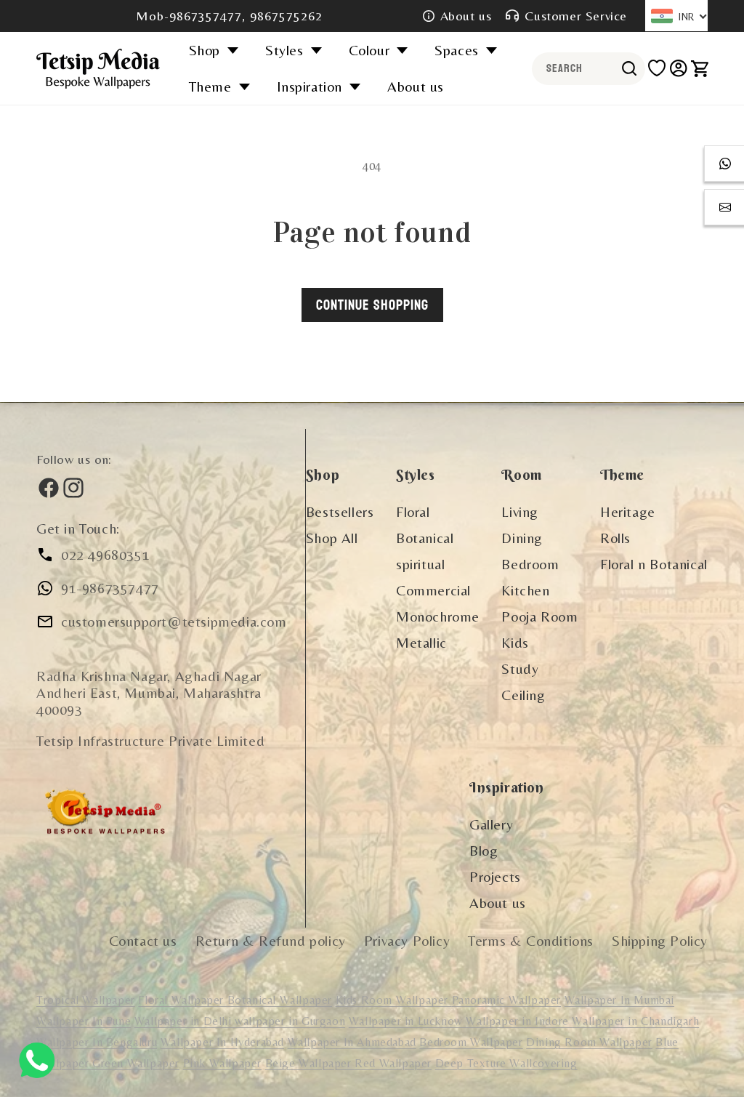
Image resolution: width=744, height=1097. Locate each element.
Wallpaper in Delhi (184, 1021)
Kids (514, 642)
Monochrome (438, 616)
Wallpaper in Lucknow (407, 1021)
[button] (218, 50)
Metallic (421, 642)
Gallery (491, 824)
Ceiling (523, 694)
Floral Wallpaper (182, 1000)
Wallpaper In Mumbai (619, 1000)
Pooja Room (539, 616)
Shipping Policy (660, 940)
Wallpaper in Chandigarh (635, 1021)
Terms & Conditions (531, 940)
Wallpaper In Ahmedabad (352, 1042)
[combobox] (588, 68)
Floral (413, 511)
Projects (495, 876)
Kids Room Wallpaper (394, 1000)
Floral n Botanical (654, 563)
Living (519, 511)
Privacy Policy (407, 940)
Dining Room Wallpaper (589, 1042)
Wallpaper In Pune (83, 1021)
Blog (483, 850)
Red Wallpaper (393, 1063)
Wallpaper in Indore (519, 1021)
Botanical (424, 537)
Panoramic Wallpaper (506, 1000)
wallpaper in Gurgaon (290, 1021)
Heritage (627, 511)
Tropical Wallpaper (85, 1000)
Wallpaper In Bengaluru (96, 1042)
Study (519, 668)
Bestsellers (340, 511)
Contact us (143, 940)
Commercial (433, 590)
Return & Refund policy (270, 940)
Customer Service (576, 15)
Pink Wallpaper (222, 1063)
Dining (522, 537)
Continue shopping (372, 305)
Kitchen (525, 590)
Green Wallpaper (135, 1063)
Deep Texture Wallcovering (506, 1063)
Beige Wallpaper (310, 1063)
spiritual (420, 563)
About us (466, 15)
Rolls (615, 537)
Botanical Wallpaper (279, 1000)
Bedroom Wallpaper (470, 1042)
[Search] (629, 68)
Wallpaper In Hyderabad (222, 1042)
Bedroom (530, 563)
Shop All (332, 537)
